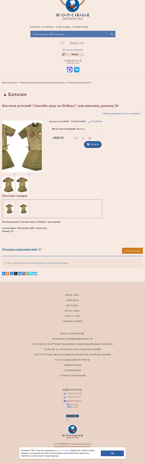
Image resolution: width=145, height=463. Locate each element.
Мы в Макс (74, 404)
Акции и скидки (72, 321)
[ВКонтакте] (4, 273)
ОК (112, 453)
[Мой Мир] (11, 273)
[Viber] (23, 273)
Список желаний (74, 49)
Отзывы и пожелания (72, 375)
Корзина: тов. (77, 42)
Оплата (50, 27)
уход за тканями (131, 113)
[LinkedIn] (19, 273)
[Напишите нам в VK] (77, 69)
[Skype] (31, 273)
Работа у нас (72, 316)
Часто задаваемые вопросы (72, 360)
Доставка (64, 27)
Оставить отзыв (132, 250)
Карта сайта (72, 311)
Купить (94, 144)
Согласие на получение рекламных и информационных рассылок (72, 344)
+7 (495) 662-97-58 (72, 60)
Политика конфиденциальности (72, 339)
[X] (15, 273)
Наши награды (72, 365)
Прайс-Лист (72, 295)
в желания (79, 121)
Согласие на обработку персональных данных (72, 349)
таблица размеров (111, 113)
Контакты (82, 27)
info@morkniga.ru (73, 401)
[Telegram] (35, 273)
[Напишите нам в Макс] (69, 69)
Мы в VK (74, 407)
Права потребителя (72, 333)
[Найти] (111, 34)
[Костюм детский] (9, 209)
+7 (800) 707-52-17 (74, 397)
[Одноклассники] (7, 273)
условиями (64, 450)
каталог (35, 27)
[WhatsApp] (27, 273)
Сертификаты (72, 370)
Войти (75, 54)
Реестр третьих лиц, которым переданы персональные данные (72, 354)
